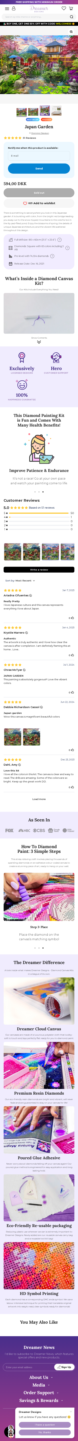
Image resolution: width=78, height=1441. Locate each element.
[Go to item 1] (22, 112)
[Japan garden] (12, 551)
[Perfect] (50, 551)
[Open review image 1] (12, 736)
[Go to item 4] (56, 111)
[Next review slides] (71, 552)
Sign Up (66, 1367)
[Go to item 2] (33, 112)
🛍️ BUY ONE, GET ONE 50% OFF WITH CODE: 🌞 (39, 23)
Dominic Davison (40, 133)
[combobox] (39, 17)
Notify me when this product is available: (33, 148)
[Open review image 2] (31, 736)
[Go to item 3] (45, 111)
